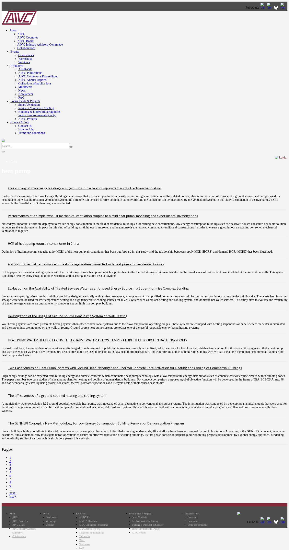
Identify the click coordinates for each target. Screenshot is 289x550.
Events (14, 51)
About (13, 30)
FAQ (21, 97)
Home (13, 161)
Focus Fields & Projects (25, 101)
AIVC (21, 34)
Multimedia (25, 87)
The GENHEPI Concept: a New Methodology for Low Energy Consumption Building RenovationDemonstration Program (96, 423)
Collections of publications (34, 83)
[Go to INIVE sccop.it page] (283, 7)
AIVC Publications (30, 72)
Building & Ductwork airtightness (39, 111)
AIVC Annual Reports (32, 80)
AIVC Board (25, 41)
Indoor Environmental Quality (37, 115)
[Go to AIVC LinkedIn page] (263, 7)
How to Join (26, 129)
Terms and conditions (31, 133)
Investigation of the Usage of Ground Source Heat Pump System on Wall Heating (67, 316)
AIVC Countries (27, 37)
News (22, 90)
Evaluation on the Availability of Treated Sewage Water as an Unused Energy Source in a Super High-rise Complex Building (98, 288)
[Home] (19, 23)
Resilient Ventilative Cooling (36, 108)
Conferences (26, 55)
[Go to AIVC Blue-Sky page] (276, 7)
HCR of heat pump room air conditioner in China (43, 243)
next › (13, 493)
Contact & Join (19, 122)
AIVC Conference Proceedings (37, 76)
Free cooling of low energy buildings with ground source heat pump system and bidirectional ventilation (84, 188)
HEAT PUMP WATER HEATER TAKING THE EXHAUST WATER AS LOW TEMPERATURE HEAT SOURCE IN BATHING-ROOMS (97, 340)
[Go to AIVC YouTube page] (269, 7)
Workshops (25, 58)
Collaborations (26, 48)
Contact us (24, 125)
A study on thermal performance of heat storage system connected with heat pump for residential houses (86, 264)
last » (12, 496)
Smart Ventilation (29, 104)
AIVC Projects (27, 118)
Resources (16, 65)
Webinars (24, 62)
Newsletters (25, 94)
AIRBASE (25, 69)
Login (282, 157)
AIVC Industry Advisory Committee (40, 44)
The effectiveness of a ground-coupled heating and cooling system (57, 395)
